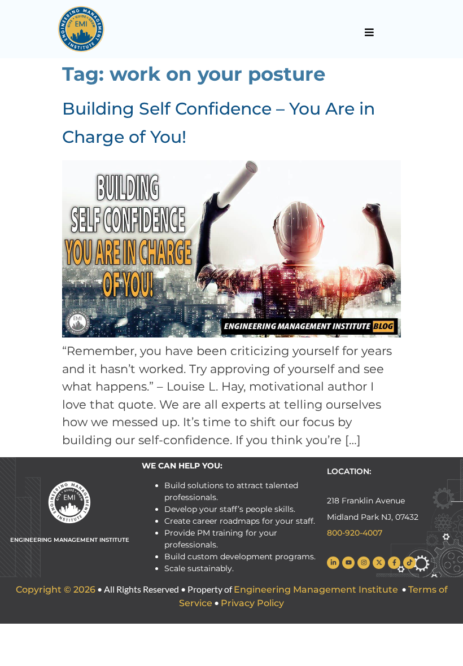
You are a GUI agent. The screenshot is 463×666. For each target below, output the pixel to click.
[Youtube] (348, 563)
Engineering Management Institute (316, 589)
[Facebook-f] (394, 563)
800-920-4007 (354, 533)
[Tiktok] (409, 563)
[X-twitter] (379, 563)
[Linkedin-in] (333, 563)
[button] (369, 32)
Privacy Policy (252, 603)
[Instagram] (363, 563)
